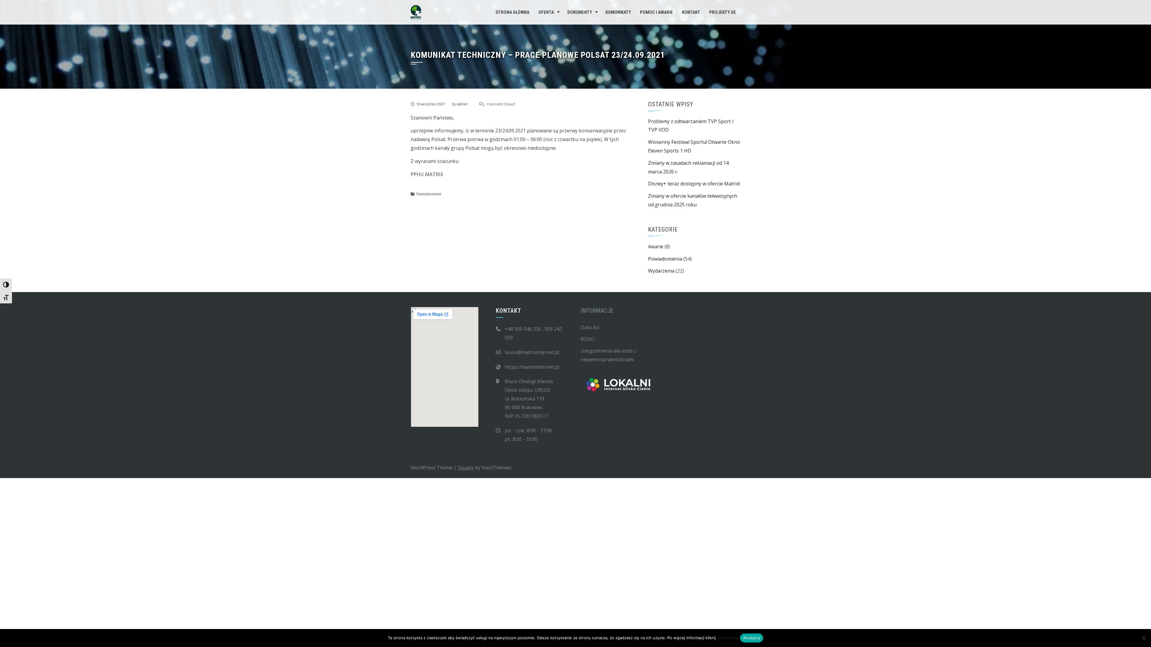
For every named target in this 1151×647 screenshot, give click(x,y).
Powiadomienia (428, 193)
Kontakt (691, 12)
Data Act (590, 327)
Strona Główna (512, 12)
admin (462, 104)
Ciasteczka (727, 637)
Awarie (655, 246)
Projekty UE (722, 12)
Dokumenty (579, 12)
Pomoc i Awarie (656, 12)
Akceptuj (751, 637)
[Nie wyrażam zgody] (1144, 638)
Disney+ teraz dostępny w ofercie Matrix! (694, 183)
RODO (587, 339)
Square (466, 467)
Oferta (546, 12)
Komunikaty (618, 12)
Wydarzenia (661, 270)
